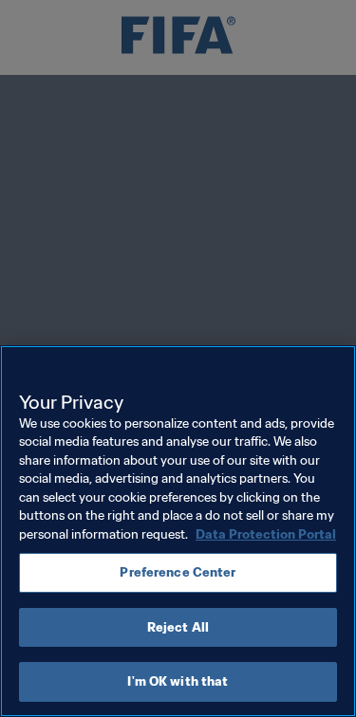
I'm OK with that (177, 681)
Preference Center (177, 572)
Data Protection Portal (266, 534)
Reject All (178, 627)
